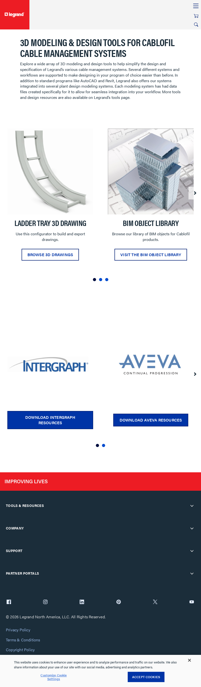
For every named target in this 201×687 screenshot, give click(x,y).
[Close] (189, 660)
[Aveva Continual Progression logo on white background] (151, 364)
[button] (94, 279)
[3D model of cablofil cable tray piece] (50, 171)
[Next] (194, 193)
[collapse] (192, 505)
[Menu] (196, 6)
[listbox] (100, 207)
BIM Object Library (151, 222)
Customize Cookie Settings (53, 677)
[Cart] (196, 15)
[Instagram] (45, 602)
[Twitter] (155, 602)
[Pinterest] (119, 602)
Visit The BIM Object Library (150, 254)
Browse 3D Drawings (50, 254)
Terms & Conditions (23, 640)
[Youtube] (192, 602)
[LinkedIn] (82, 602)
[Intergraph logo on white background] (50, 364)
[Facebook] (9, 602)
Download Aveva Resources (151, 420)
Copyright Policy (20, 649)
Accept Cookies (146, 676)
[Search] (196, 24)
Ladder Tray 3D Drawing (50, 222)
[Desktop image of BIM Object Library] (151, 171)
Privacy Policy (18, 630)
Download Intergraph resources (50, 419)
